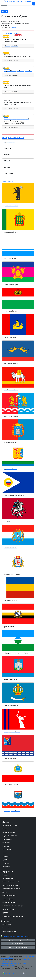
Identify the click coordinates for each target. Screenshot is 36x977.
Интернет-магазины (13, 137)
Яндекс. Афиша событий (10, 882)
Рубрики (5, 913)
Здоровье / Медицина (9, 825)
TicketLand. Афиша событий (11, 889)
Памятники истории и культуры (13, 906)
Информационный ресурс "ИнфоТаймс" (18, 940)
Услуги (4, 892)
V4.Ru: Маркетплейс (18, 943)
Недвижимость (7, 839)
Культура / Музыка (8, 832)
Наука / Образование (9, 836)
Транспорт (6, 856)
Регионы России (7, 182)
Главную (13, 28)
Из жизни (5, 829)
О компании (6, 924)
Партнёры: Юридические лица (12, 916)
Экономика (6, 867)
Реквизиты (6, 928)
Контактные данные (9, 931)
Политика (5, 846)
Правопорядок (7, 849)
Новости (5, 875)
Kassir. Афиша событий (10, 885)
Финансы (5, 863)
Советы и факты (7, 899)
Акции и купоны (10, 33)
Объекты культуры (8, 902)
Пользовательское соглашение (10, 963)
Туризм (4, 860)
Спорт (4, 853)
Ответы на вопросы (9, 895)
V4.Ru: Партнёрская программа (18, 947)
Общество (6, 843)
